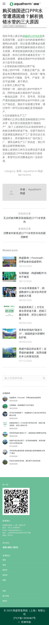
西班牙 (5, 570)
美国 (4, 591)
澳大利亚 (6, 596)
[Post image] (9, 262)
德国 (4, 560)
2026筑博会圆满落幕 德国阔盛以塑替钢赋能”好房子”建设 (27, 452)
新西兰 (5, 601)
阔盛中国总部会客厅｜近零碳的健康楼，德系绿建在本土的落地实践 (32, 352)
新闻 (18, 171)
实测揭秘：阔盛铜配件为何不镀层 (32, 274)
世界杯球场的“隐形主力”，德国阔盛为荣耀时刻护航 (32, 333)
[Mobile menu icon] (4, 3)
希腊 (4, 580)
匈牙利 (5, 575)
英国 (4, 565)
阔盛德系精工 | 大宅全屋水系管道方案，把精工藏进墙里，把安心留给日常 (32, 312)
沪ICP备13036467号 (24, 618)
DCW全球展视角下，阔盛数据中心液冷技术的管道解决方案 (32, 291)
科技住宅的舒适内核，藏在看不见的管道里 (24, 461)
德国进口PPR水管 (32, 36)
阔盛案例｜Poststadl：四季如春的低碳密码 (32, 259)
